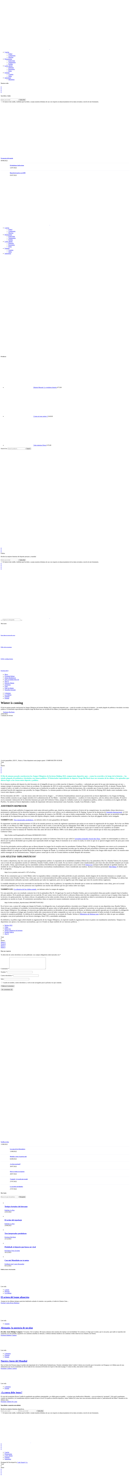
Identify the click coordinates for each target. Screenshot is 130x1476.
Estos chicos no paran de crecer (8, 635)
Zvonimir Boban (10, 676)
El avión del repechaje (13, 1220)
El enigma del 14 (4, 670)
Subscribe (22, 99)
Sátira (10, 76)
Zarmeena (8, 685)
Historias (11, 67)
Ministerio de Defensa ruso (89, 914)
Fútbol (10, 54)
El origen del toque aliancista (15, 1297)
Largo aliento (9, 66)
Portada (7, 698)
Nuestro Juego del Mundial (14, 1361)
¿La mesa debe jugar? (11, 1392)
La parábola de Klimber (16, 1186)
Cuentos (10, 74)
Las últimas (8, 695)
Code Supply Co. (22, 1462)
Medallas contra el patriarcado (18, 1156)
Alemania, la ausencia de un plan (17, 1328)
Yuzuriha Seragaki (10, 690)
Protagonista (8, 59)
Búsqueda (22, 1197)
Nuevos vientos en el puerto (17, 1171)
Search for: (4, 448)
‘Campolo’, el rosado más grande (19, 1179)
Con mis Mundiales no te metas (17, 1260)
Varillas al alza (5, 1142)
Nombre (4, 972)
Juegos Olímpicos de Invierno (13, 930)
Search (28, 448)
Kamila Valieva (9, 932)
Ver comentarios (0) (7, 989)
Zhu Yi (7, 681)
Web (2, 979)
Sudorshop (8, 78)
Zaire (6, 686)
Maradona (11, 79)
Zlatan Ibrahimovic (10, 678)
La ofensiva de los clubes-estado (25, 889)
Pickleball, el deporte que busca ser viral (20, 1247)
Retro (10, 71)
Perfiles (10, 64)
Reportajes (11, 69)
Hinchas (10, 57)
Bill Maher (113, 867)
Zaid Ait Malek (9, 688)
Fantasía (7, 72)
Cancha (7, 52)
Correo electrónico (7, 975)
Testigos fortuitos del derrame (16, 1207)
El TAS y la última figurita (7, 658)
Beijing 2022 (8, 925)
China (6, 927)
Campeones (11, 55)
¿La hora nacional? (15, 1164)
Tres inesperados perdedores (23, 820)
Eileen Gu (88, 865)
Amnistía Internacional (114, 812)
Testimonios (12, 62)
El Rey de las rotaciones (6, 647)
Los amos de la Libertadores (17, 1149)
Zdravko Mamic (9, 683)
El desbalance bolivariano (17, 165)
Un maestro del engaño (7, 158)
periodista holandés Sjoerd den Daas (87, 839)
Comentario (5, 968)
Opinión (7, 696)
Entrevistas (11, 61)
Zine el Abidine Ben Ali (12, 679)
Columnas (8, 693)
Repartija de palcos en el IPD (17, 173)
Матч (6, 674)
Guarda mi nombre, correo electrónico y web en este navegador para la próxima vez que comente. (32, 982)
